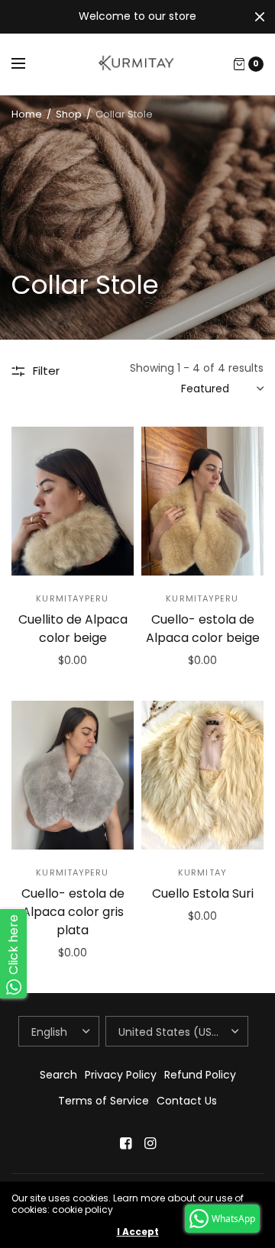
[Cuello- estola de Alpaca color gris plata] (72, 775)
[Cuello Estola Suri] (202, 775)
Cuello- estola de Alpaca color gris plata (73, 912)
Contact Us (187, 1100)
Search (58, 1074)
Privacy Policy (121, 1074)
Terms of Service (103, 1100)
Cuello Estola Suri (203, 893)
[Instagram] (150, 1143)
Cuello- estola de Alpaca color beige (203, 629)
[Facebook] (125, 1143)
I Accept (138, 1232)
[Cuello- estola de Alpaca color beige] (202, 501)
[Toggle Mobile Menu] (28, 64)
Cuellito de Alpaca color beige (73, 629)
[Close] (259, 17)
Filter (46, 371)
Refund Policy (200, 1074)
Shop (69, 114)
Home (26, 114)
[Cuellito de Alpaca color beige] (72, 501)
